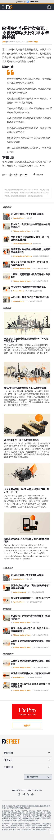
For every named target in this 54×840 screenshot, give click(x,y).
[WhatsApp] (19, 794)
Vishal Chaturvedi (19, 592)
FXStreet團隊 (33, 42)
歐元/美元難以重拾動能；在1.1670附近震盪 (25, 388)
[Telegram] (23, 794)
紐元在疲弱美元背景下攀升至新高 (27, 214)
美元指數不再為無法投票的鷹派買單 (28, 287)
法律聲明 (8, 767)
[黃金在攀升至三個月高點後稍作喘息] (27, 425)
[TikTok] (32, 794)
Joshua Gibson (18, 291)
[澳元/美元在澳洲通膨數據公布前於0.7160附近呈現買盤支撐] (27, 323)
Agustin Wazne (18, 218)
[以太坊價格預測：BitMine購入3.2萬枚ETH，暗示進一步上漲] (27, 474)
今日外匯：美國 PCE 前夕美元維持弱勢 (30, 297)
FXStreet (9, 5)
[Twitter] (28, 794)
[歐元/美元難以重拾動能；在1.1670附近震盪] (27, 373)
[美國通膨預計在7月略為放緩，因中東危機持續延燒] (27, 523)
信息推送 (39, 175)
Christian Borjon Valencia (22, 244)
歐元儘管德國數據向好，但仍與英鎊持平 (30, 598)
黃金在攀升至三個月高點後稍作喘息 (21, 440)
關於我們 (8, 752)
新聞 (4, 42)
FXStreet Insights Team (21, 231)
